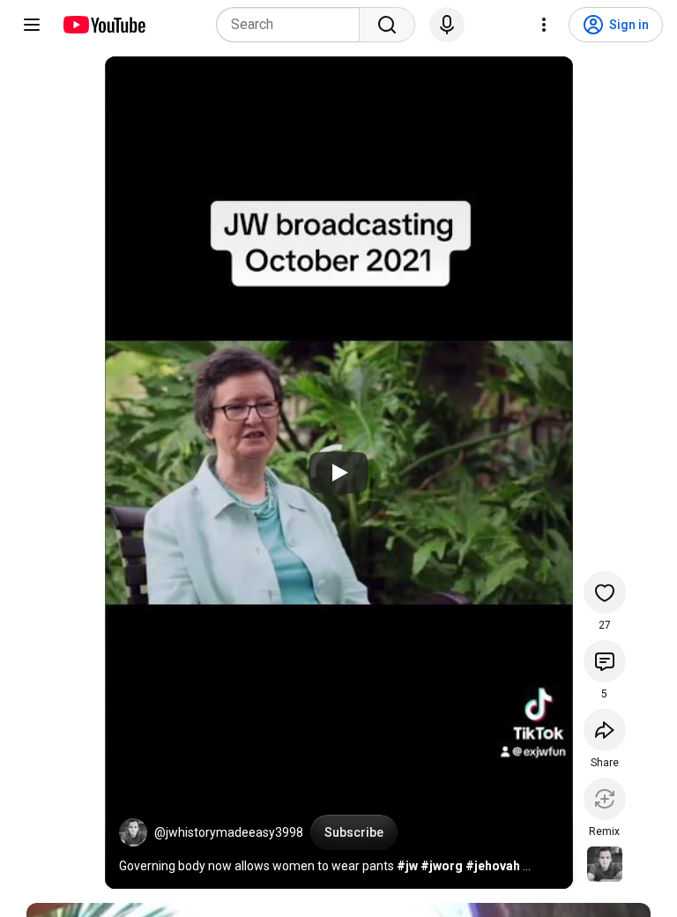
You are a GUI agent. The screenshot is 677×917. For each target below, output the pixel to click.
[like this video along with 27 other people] (605, 592)
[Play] (338, 472)
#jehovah (492, 866)
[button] (133, 832)
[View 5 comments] (605, 661)
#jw (407, 866)
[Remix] (605, 799)
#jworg (441, 866)
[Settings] (543, 24)
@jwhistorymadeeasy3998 (228, 832)
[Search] (387, 24)
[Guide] (31, 24)
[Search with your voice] (447, 24)
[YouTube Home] (103, 24)
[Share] (605, 730)
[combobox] (293, 24)
